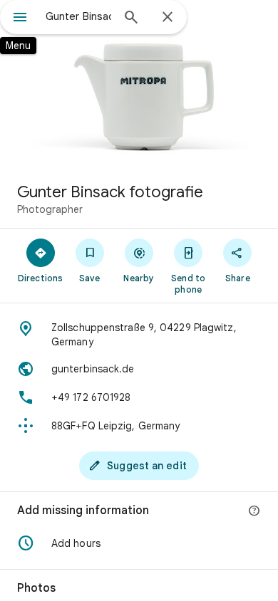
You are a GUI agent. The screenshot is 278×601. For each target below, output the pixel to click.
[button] (139, 543)
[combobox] (78, 16)
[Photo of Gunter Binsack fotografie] (139, 85)
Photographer (50, 209)
